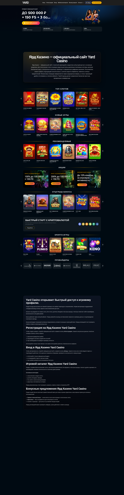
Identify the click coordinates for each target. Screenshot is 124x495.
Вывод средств (73, 2)
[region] (62, 101)
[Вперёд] (102, 99)
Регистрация (49, 2)
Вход (55, 2)
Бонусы (80, 2)
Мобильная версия (63, 2)
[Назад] (21, 99)
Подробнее (30, 227)
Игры (43, 2)
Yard (25, 2)
